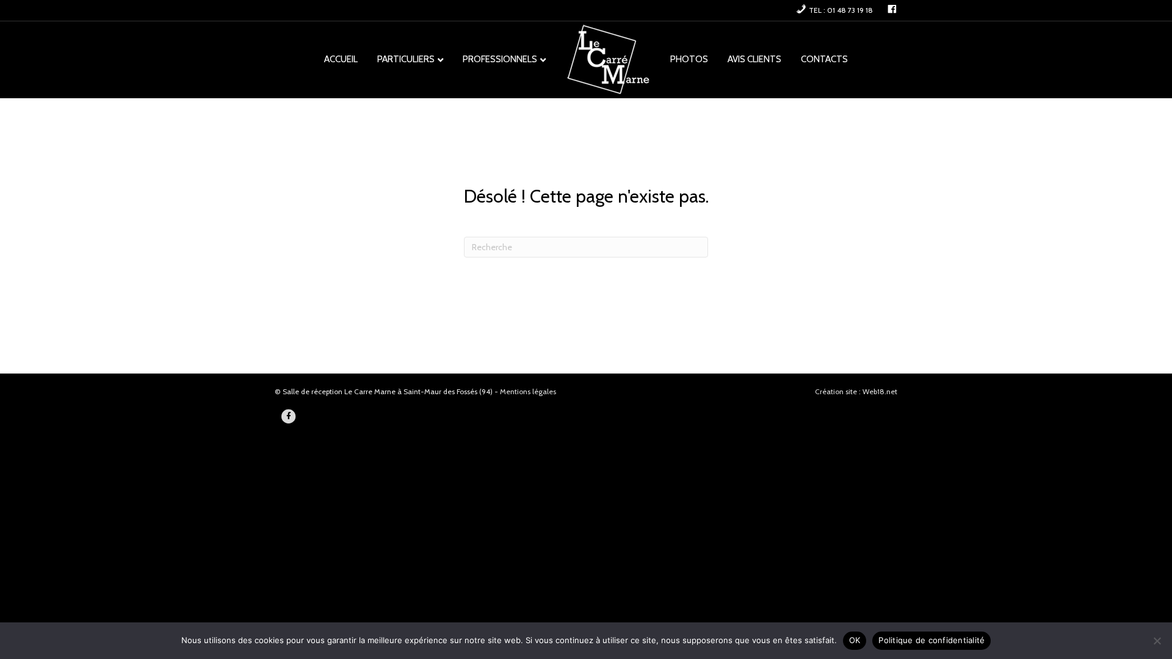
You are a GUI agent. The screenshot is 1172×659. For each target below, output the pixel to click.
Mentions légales (528, 391)
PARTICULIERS (406, 59)
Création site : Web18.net (856, 391)
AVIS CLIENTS (754, 59)
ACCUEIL (341, 59)
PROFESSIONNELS (500, 59)
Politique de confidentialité (931, 640)
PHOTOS (689, 59)
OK (855, 640)
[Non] (1157, 641)
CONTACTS (824, 59)
